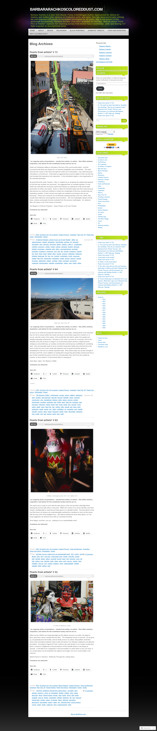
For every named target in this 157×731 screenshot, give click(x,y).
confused (77, 397)
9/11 (72, 554)
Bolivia (100, 173)
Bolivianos (61, 30)
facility (64, 695)
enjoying (70, 400)
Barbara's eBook (104, 59)
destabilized (47, 400)
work (58, 414)
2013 (37, 235)
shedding (34, 563)
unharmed (79, 411)
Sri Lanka (101, 212)
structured (66, 261)
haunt (63, 559)
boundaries (54, 693)
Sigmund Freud (65, 702)
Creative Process (64, 235)
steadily (80, 409)
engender (48, 249)
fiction (69, 695)
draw (60, 695)
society (34, 705)
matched (46, 561)
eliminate (76, 247)
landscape (41, 256)
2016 (103, 308)
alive (75, 691)
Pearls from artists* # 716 (106, 103)
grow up (40, 698)
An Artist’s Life (102, 160)
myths (70, 256)
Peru (99, 203)
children (66, 693)
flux (62, 251)
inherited (34, 256)
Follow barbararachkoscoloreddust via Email (112, 70)
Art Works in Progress (105, 166)
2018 (103, 312)
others (56, 561)
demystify (35, 695)
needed (34, 258)
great (63, 402)
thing (55, 705)
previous (73, 258)
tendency (56, 563)
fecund (59, 559)
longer (65, 404)
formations (72, 251)
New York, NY (81, 235)
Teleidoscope (102, 216)
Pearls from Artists (35, 551)
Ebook (50, 30)
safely (54, 409)
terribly (61, 411)
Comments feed (103, 344)
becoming (53, 244)
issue (77, 559)
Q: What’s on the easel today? (107, 262)
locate (61, 404)
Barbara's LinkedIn (105, 49)
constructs (41, 247)
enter (53, 249)
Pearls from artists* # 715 (106, 115)
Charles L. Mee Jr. (67, 244)
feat (55, 402)
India (99, 186)
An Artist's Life (44, 235)
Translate (110, 134)
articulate (75, 242)
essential (43, 402)
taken (45, 411)
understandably (68, 563)
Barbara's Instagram (105, 52)
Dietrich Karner (47, 695)
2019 (103, 314)
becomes (46, 244)
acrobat (61, 395)
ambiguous (79, 395)
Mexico (100, 192)
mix (52, 256)
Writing (100, 227)
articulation (35, 244)
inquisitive (42, 404)
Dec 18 (33, 56)
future (45, 254)
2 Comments (89, 554)
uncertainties (59, 263)
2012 (103, 299)
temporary (55, 411)
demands (64, 247)
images (46, 698)
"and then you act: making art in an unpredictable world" (53, 554)
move (79, 404)
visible (37, 414)
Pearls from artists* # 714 (106, 259)
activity (67, 395)
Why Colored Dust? (39, 34)
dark (33, 559)
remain (46, 409)
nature (34, 407)
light (33, 561)
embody (34, 249)
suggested (35, 263)
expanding (35, 251)
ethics (57, 249)
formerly (79, 251)
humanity (72, 559)
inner (80, 402)
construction (35, 400)
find (59, 251)
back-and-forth (46, 397)
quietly (41, 409)
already (44, 242)
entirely (75, 400)
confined (34, 247)
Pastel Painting (51, 687)
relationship (42, 261)
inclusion (64, 254)
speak (39, 705)
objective (65, 700)
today (66, 411)
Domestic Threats (96, 30)
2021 (103, 319)
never (42, 407)
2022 (103, 321)
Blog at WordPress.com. (78, 714)
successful (73, 261)
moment (56, 256)
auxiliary (38, 397)
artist (41, 244)
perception (72, 700)
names (48, 700)
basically (54, 397)
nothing (58, 407)
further (59, 402)
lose (49, 256)
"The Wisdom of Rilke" (43, 395)
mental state (36, 700)
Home (32, 30)
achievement (54, 395)
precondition (43, 702)
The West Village (103, 219)
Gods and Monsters (117, 30)
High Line (68, 402)
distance (55, 400)
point (78, 407)
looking (37, 561)
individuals (71, 254)
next (53, 407)
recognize (35, 261)
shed (79, 561)
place (75, 407)
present (67, 258)
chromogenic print (56, 556)
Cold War (71, 556)
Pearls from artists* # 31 (44, 572)
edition (48, 559)
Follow (100, 88)
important (75, 402)
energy (65, 400)
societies (54, 261)
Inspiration (73, 235)
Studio (85, 687)
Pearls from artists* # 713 (106, 264)
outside (67, 407)
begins (59, 244)
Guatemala (101, 188)
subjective (49, 705)
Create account (102, 338)
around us (41, 693)
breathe (61, 693)
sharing (75, 561)
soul (45, 563)
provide (78, 258)
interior (48, 404)
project (50, 702)
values (66, 263)
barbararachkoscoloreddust (54, 56)
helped (50, 254)
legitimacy (66, 698)
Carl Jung (47, 556)
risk (50, 409)
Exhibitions (101, 182)
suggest (50, 563)
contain (47, 247)
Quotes (45, 237)
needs (38, 407)
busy (42, 556)
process (69, 561)
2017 (103, 310)
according (71, 691)
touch (61, 563)
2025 (103, 328)
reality (55, 702)
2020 (103, 317)
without (44, 566)
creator (53, 247)
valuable (34, 566)
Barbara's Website (105, 46)
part (71, 407)
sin (65, 409)
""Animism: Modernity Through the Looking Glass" (51, 691)
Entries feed (101, 342)
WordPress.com (103, 347)
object (60, 700)
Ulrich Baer (71, 411)
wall (45, 414)
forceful (66, 251)
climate (65, 556)
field (73, 695)
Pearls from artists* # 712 (106, 276)
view (33, 414)
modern (42, 700)
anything (66, 242)
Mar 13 (33, 576)
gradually (34, 698)
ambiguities (51, 242)
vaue (70, 263)
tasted (50, 411)
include (59, 254)
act (77, 240)
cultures (58, 247)
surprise (40, 411)
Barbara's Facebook (105, 55)
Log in (100, 340)
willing (79, 263)
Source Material (103, 210)
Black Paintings (77, 30)
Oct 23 (33, 424)
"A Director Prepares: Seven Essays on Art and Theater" (53, 240)
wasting (49, 414)
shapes (49, 261)
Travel (100, 221)
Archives (100, 297)
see (59, 702)
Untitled (76, 563)
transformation (43, 263)
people (62, 258)
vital (41, 414)
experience (42, 251)
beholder (65, 397)
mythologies (64, 256)
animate (34, 693)
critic (41, 400)
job (81, 559)
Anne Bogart (59, 242)
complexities (78, 244)
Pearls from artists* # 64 (44, 269)
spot (75, 409)
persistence (35, 702)
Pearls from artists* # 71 (44, 52)
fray (33, 254)
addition (72, 395)
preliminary (35, 409)
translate (51, 263)
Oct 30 (33, 273)
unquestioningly (62, 705)
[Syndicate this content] (98, 238)
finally (76, 695)
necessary (76, 256)
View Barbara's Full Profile (104, 62)
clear (71, 693)
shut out (40, 563)
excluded (75, 249)
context (77, 556)
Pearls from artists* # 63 (44, 420)
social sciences (76, 702)
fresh (36, 254)
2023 (103, 323)
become (60, 397)
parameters (55, 258)
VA (99, 223)
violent (75, 263)
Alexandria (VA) (103, 158)
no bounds (54, 700)
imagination (52, 698)
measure (78, 698)
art (71, 242)
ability (73, 240)
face (55, 251)
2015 (103, 306)
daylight (37, 559)
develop (70, 247)
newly (52, 561)
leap (56, 404)
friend (40, 254)
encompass (41, 249)
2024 (103, 325)
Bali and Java (102, 168)
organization (47, 258)
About (41, 30)
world (62, 414)
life (46, 256)
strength (34, 411)
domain (55, 695)
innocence (35, 404)
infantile (59, 698)
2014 (103, 304)
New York (40, 258)
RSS (101, 238)
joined (53, 404)
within (54, 414)
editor (60, 400)
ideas (54, 254)
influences (79, 254)
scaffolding (60, 409)
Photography (38, 237)
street (60, 261)
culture (76, 693)
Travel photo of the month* (106, 257)
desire (40, 695)
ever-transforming (65, 249)
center (71, 397)
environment (35, 402)
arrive (46, 693)
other (62, 407)
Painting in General (104, 197)
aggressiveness (37, 242)
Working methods (103, 225)
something (70, 409)
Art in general (53, 235)
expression (50, 251)
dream (43, 559)
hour (67, 559)
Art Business (102, 162)
